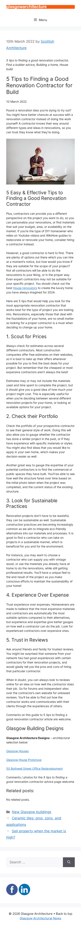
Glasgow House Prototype (24, 760)
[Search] (69, 862)
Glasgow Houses (17, 751)
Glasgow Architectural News (40, 918)
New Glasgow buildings (31, 812)
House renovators (25, 288)
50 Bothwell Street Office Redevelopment (34, 768)
